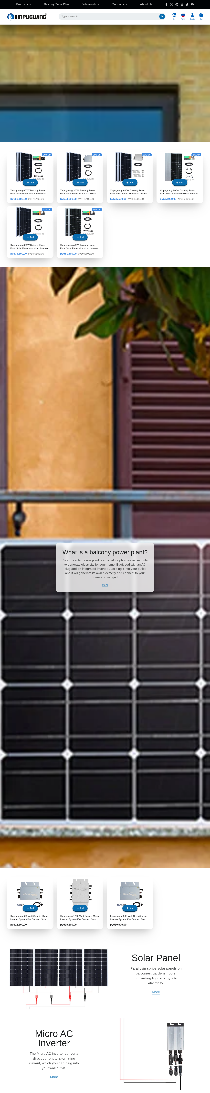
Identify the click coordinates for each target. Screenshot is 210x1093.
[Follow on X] (171, 4)
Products (22, 4)
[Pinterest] (176, 4)
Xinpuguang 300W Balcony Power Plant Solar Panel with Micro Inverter (30, 232)
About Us (146, 4)
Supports (118, 4)
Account (192, 16)
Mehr (105, 584)
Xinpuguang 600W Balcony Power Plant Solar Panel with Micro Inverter (180, 177)
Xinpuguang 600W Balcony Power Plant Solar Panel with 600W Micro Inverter (30, 177)
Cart (201, 16)
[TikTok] (187, 4)
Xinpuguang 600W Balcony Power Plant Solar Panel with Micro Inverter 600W (130, 177)
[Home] (27, 17)
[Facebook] (166, 4)
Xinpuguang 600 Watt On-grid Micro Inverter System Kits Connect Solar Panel (30, 903)
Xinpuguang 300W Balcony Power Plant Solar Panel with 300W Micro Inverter (80, 177)
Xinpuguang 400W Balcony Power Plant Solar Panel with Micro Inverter (80, 232)
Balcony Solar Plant (57, 4)
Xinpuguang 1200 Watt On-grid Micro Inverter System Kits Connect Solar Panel (80, 903)
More (156, 992)
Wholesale (89, 4)
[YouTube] (192, 4)
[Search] (162, 16)
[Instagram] (181, 4)
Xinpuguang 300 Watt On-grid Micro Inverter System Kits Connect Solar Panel (130, 903)
